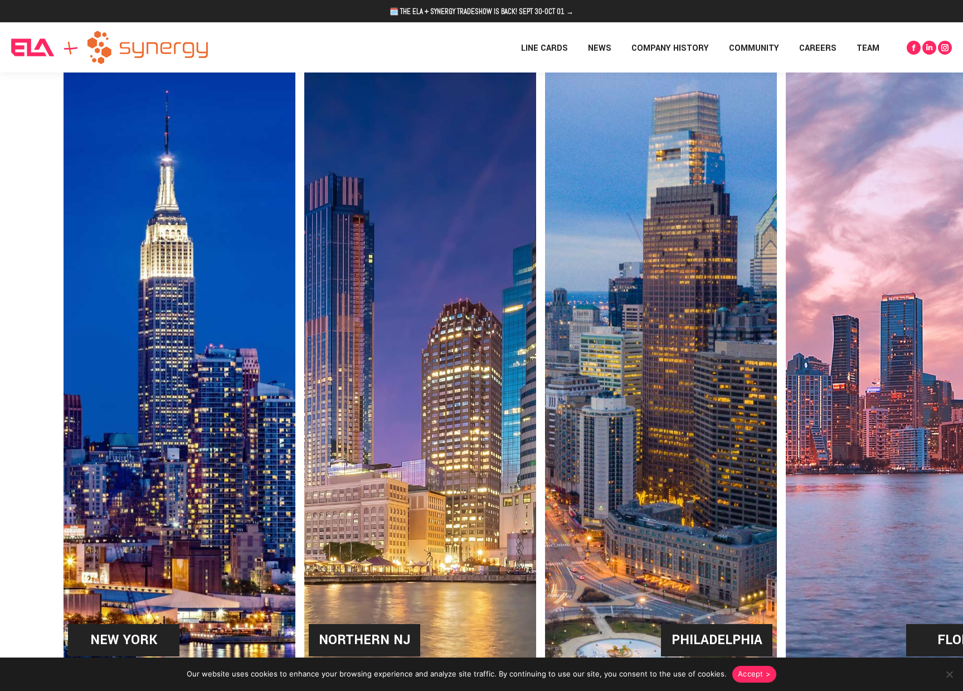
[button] (949, 674)
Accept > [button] (754, 673)
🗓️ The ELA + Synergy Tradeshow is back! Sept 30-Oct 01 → (481, 11)
